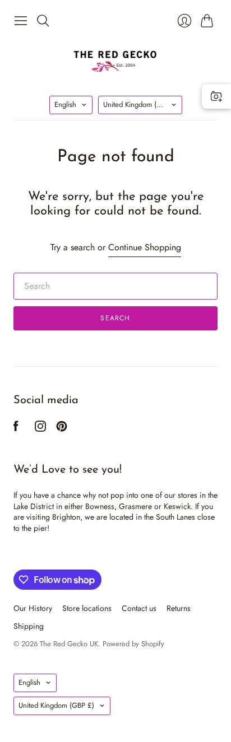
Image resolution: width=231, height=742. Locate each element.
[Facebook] (16, 428)
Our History (32, 608)
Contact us (139, 608)
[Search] (43, 20)
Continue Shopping (144, 247)
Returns (179, 608)
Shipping (28, 626)
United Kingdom (141, 104)
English (65, 104)
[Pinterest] (61, 428)
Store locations (87, 608)
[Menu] (21, 20)
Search (115, 318)
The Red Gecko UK (69, 643)
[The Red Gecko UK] (115, 60)
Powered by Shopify (133, 643)
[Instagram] (40, 428)
